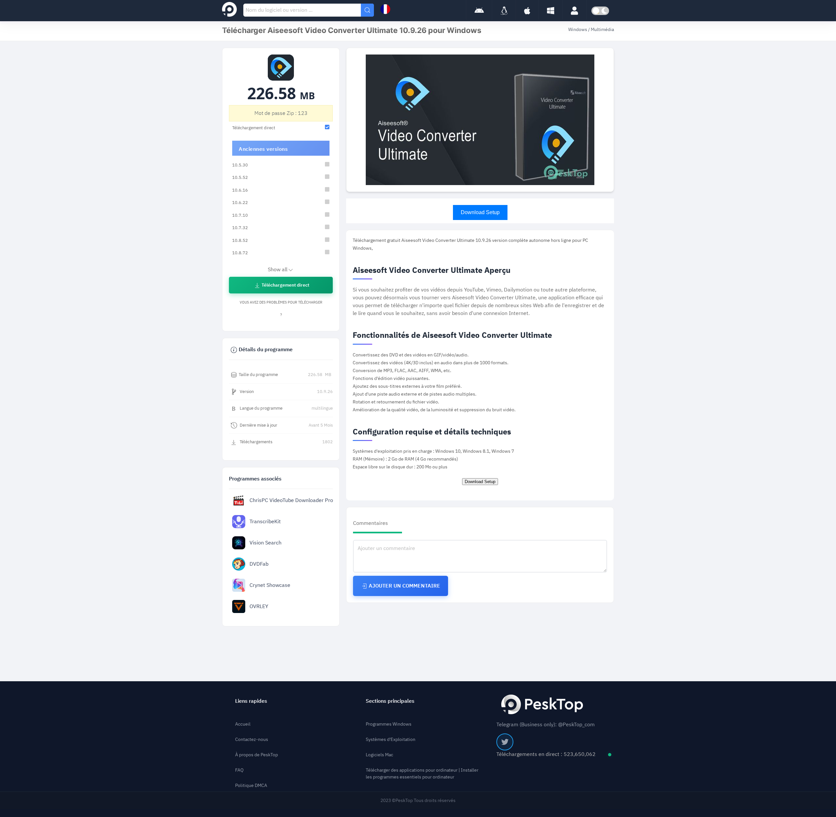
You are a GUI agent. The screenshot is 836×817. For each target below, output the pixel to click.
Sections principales (390, 701)
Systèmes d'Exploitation (390, 739)
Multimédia (602, 29)
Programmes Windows (388, 724)
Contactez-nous (251, 739)
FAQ (239, 770)
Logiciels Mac (379, 754)
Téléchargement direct (285, 285)
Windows (578, 29)
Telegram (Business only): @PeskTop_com (545, 725)
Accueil (242, 724)
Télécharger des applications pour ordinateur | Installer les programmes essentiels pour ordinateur (422, 773)
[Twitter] (504, 741)
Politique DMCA (251, 785)
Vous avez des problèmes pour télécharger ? (281, 309)
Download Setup (480, 212)
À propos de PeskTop (256, 754)
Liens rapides (251, 701)
